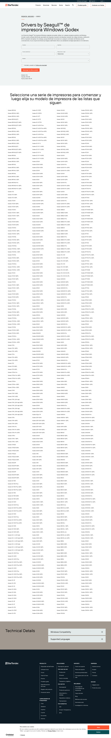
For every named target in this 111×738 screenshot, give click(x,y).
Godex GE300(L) (61, 128)
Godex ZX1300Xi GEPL (87, 490)
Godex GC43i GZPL (37, 595)
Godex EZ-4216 (12, 592)
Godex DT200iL (12, 237)
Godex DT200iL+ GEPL (14, 249)
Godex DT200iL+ (12, 246)
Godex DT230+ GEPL (13, 285)
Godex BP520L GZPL (13, 143)
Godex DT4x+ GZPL (13, 441)
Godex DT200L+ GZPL (14, 270)
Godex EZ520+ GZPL (38, 303)
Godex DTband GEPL (13, 456)
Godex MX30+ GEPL (62, 499)
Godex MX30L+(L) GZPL (63, 538)
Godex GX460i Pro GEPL (63, 372)
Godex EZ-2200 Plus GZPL (15, 565)
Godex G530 (35, 517)
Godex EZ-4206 (12, 589)
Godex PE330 (85, 116)
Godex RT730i (85, 243)
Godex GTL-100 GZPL (62, 261)
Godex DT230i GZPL (13, 297)
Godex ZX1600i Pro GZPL (88, 529)
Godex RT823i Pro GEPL (87, 309)
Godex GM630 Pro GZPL (63, 243)
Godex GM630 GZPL (62, 234)
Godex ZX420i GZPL (86, 565)
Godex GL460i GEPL (62, 194)
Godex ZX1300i (85, 459)
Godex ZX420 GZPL (86, 547)
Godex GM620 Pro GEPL (63, 221)
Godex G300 (35, 471)
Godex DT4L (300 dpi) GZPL (15, 414)
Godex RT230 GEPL (86, 155)
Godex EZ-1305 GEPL (13, 529)
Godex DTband (12, 453)
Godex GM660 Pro (62, 246)
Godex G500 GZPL (37, 496)
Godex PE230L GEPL (62, 598)
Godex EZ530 (36, 306)
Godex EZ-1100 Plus (13, 484)
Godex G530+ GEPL (37, 529)
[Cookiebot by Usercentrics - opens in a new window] (9, 735)
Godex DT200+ (12, 209)
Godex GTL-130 (61, 264)
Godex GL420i (60, 155)
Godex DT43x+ (12, 381)
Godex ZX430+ (85, 586)
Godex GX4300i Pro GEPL (64, 327)
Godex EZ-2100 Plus (13, 553)
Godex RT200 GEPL (86, 137)
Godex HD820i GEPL (62, 390)
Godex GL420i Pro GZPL (63, 170)
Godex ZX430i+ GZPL (87, 610)
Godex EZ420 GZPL (37, 276)
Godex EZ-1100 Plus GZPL (15, 490)
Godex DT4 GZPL (12, 369)
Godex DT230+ (12, 282)
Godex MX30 (60, 487)
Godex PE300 (60, 604)
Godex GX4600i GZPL (63, 357)
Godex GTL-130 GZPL (62, 270)
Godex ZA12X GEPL (86, 390)
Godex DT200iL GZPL (13, 243)
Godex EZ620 (36, 324)
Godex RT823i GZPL (86, 303)
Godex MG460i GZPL (62, 474)
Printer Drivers (27, 16)
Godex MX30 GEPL (62, 490)
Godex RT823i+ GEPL (87, 318)
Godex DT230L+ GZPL (14, 342)
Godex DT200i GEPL (13, 221)
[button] (77, 632)
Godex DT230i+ (12, 300)
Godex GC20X (36, 544)
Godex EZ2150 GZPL (37, 212)
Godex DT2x (11, 354)
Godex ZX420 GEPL (86, 544)
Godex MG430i (61, 459)
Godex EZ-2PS (12, 583)
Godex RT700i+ (85, 197)
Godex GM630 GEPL (62, 230)
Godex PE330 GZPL (86, 122)
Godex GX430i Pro (62, 333)
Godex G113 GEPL (37, 465)
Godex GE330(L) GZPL (63, 152)
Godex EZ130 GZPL (37, 194)
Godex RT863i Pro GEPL (87, 372)
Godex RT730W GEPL (87, 282)
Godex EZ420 (36, 270)
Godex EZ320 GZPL (37, 258)
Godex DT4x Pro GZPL (14, 432)
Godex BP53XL (12, 173)
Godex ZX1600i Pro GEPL (88, 526)
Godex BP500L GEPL (13, 113)
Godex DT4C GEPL (13, 393)
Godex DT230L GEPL (13, 330)
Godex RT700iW (85, 206)
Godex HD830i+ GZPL (63, 420)
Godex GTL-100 (61, 255)
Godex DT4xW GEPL (13, 447)
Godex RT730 (85, 234)
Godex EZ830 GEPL (37, 390)
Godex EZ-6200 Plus (37, 125)
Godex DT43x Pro (12, 372)
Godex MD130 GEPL (62, 444)
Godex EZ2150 (36, 206)
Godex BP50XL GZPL (13, 134)
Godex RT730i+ (85, 261)
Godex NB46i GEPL (62, 562)
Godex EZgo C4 (36, 414)
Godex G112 (35, 453)
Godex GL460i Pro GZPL (63, 206)
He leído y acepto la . (35, 65)
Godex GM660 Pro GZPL (63, 252)
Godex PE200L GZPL (62, 583)
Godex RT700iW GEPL (87, 209)
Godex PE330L (85, 125)
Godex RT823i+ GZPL (87, 321)
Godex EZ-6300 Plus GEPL (39, 137)
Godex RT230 (85, 152)
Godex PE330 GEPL (86, 119)
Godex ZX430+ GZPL (87, 592)
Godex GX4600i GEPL (63, 354)
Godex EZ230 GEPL (37, 237)
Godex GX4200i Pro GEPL (64, 291)
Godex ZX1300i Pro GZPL (88, 474)
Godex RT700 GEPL (86, 173)
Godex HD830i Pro (62, 405)
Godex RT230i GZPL (86, 167)
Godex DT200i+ (12, 227)
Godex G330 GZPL (37, 487)
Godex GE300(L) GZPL (63, 134)
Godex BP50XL (12, 128)
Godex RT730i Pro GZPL (87, 258)
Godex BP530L (12, 164)
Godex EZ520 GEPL (37, 291)
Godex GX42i (60, 306)
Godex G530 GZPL (37, 523)
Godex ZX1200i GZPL (87, 411)
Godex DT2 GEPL (12, 194)
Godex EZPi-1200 (37, 417)
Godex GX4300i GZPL (63, 321)
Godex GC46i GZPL (37, 613)
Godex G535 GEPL (37, 538)
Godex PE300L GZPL (87, 113)
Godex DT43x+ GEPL (13, 384)
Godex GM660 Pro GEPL (63, 249)
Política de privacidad (41, 65)
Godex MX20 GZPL (62, 484)
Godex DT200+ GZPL (13, 215)
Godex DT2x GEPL (13, 357)
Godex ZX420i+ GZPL (87, 574)
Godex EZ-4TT (36, 116)
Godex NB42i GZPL (62, 547)
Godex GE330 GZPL (62, 143)
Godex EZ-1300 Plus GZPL (15, 523)
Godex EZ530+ (36, 315)
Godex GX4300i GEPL (63, 318)
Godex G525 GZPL (37, 514)
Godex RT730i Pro (86, 252)
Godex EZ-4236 (12, 595)
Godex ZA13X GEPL (86, 399)
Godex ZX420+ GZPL (87, 556)
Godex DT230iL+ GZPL (14, 324)
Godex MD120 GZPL (62, 438)
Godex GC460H (36, 598)
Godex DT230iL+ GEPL (14, 321)
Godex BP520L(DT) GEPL (14, 149)
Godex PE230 (60, 586)
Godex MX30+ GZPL (62, 502)
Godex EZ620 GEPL (37, 327)
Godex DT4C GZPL (13, 396)
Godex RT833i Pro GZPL (87, 339)
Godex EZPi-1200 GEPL (38, 420)
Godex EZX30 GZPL (37, 450)
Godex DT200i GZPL (13, 224)
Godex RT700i (85, 179)
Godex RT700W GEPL (87, 218)
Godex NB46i (60, 559)
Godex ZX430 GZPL (86, 583)
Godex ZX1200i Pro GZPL (88, 420)
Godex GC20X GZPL (37, 550)
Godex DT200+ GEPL (13, 212)
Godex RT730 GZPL (86, 240)
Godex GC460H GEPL (38, 601)
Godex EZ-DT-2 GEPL (38, 146)
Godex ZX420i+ (85, 568)
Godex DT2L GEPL (13, 348)
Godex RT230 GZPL (86, 158)
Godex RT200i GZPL (86, 149)
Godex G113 (35, 462)
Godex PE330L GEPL (86, 128)
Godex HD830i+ (61, 414)
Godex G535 (35, 535)
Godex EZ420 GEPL (37, 273)
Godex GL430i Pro (62, 182)
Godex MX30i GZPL (62, 520)
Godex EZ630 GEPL (37, 345)
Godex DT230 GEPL (13, 276)
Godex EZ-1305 (12, 526)
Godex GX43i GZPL (62, 348)
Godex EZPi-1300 (37, 426)
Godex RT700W (85, 215)
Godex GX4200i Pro (62, 288)
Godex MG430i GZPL (62, 465)
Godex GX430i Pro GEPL (63, 336)
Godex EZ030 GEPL (37, 173)
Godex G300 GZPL (37, 477)
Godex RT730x (85, 288)
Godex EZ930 (36, 405)
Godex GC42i (36, 571)
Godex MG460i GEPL (62, 471)
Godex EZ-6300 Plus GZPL (39, 140)
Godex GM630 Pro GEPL (63, 240)
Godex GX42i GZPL (62, 312)
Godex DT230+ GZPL (13, 288)
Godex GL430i (60, 173)
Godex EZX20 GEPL (37, 438)
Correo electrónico (26, 51)
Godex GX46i (60, 378)
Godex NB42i (60, 541)
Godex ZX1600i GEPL (87, 517)
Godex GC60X (61, 110)
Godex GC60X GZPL (62, 116)
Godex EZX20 (36, 435)
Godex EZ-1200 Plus (13, 505)
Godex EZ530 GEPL (37, 309)
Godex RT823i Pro (86, 306)
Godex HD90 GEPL (62, 426)
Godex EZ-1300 (12, 514)
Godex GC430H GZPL (38, 586)
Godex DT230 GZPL (13, 279)
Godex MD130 (60, 441)
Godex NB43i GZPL (62, 556)
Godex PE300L (61, 613)
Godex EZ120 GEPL (37, 182)
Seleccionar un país (61, 51)
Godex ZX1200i (85, 405)
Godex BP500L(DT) (13, 119)
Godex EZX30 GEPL (37, 447)
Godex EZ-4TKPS (37, 113)
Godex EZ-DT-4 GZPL (38, 158)
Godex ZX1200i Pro (86, 414)
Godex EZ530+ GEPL (38, 318)
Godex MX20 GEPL (62, 481)
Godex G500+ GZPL (37, 505)
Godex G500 (35, 490)
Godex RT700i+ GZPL (87, 203)
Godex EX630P (12, 471)
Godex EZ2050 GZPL (38, 203)
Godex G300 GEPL (37, 474)
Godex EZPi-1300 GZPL (38, 432)
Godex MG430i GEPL (62, 462)
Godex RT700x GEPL (86, 227)
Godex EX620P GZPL (13, 468)
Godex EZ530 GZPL (37, 312)
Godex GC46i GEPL (37, 610)
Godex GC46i (36, 607)
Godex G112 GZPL (37, 459)
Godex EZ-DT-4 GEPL (38, 155)
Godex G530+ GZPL (37, 532)
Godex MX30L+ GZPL (62, 529)
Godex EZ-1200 (12, 502)
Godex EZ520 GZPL (37, 294)
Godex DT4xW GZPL (13, 450)
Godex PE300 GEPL (62, 607)
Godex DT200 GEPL (13, 203)
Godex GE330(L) (61, 146)
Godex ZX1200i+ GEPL (87, 426)
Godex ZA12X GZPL (86, 393)
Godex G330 (35, 481)
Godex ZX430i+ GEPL (87, 607)
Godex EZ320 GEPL (37, 255)
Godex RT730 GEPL (86, 237)
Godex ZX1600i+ (85, 532)
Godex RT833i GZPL (86, 330)
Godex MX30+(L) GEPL (63, 508)
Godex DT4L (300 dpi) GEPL (15, 411)
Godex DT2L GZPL (13, 351)
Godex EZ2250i (36, 224)
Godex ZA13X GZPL (86, 402)
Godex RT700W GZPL (87, 221)
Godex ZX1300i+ (85, 477)
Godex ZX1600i (85, 514)
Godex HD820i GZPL (62, 393)
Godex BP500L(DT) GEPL (15, 122)
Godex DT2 (11, 191)
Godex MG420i (61, 450)
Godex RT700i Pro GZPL (87, 194)
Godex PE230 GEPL (62, 589)
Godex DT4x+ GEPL (13, 438)
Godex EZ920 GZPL (37, 402)
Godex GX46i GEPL (62, 381)
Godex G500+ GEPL (37, 502)
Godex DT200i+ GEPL (14, 230)
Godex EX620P (12, 462)
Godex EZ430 (36, 279)
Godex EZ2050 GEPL (38, 200)
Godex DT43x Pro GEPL (14, 375)
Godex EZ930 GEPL (37, 408)
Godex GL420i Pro (62, 164)
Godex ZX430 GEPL (86, 580)
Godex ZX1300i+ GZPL (87, 484)
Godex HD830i (61, 396)
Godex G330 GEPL (37, 484)
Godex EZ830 (36, 387)
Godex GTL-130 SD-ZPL (63, 276)
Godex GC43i (36, 589)
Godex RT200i (85, 143)
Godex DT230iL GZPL (13, 315)
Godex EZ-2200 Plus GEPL (15, 562)
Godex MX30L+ (61, 523)
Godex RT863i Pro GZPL (87, 375)
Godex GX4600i (61, 351)
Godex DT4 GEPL (12, 366)
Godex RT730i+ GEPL (87, 264)
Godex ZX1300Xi (85, 487)
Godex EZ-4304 (12, 598)
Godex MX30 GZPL (62, 493)
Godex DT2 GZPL (12, 197)
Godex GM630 (61, 227)
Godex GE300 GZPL (62, 125)
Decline (98, 732)
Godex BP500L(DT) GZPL (15, 125)
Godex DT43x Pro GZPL (14, 378)
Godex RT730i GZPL (86, 249)
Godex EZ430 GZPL (37, 285)
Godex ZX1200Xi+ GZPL (87, 456)
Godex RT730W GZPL (87, 285)
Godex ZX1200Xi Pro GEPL (88, 444)
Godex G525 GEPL (37, 511)
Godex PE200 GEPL (62, 571)
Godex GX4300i (61, 315)
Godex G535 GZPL (37, 541)
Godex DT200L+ (12, 264)
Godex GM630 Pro (62, 237)
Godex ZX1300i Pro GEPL (88, 471)
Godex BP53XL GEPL (13, 176)
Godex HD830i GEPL (62, 399)
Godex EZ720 (36, 360)
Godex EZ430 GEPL (37, 282)
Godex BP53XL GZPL (13, 179)
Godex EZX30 (36, 444)
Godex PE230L (61, 595)
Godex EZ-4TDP (12, 610)
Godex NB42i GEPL (62, 544)
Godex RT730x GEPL (86, 291)
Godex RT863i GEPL (86, 363)
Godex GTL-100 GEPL (62, 258)
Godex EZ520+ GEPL (38, 300)
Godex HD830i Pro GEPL (63, 408)
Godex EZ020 (36, 161)
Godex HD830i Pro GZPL (63, 411)
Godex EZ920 (36, 396)
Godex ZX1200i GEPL (87, 408)
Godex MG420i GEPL (62, 453)
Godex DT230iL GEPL (13, 312)
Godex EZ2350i (36, 243)
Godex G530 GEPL (37, 520)
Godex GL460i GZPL (62, 197)
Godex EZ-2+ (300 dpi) (14, 544)
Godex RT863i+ (85, 378)
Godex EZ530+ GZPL (38, 321)
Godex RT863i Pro (86, 369)
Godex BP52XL (12, 155)
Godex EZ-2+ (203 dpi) (14, 535)
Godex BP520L (12, 137)
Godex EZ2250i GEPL (38, 227)
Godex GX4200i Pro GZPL (64, 294)
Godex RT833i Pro (86, 333)
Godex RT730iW (85, 270)
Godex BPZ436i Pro (13, 182)
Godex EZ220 (36, 215)
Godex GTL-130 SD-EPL (63, 273)
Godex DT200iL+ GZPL (14, 252)
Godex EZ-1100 (12, 481)
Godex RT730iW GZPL (87, 276)
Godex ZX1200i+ (85, 423)
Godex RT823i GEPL (86, 300)
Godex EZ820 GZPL (37, 384)
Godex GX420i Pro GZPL (63, 303)
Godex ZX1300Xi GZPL (87, 493)
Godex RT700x (85, 224)
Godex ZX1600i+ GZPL (87, 538)
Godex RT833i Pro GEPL (87, 336)
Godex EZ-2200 (12, 556)
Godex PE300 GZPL (62, 610)
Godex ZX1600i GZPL (87, 520)
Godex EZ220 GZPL (37, 221)
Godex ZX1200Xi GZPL (87, 438)
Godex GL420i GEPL (62, 158)
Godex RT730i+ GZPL (87, 267)
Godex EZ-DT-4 (36, 152)
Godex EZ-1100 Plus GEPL (15, 487)
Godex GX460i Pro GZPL (63, 375)
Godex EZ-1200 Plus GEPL (15, 508)
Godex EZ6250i (36, 333)
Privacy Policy (52, 731)
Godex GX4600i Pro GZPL (64, 366)
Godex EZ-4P (11, 601)
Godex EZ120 (35, 179)
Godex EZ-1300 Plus (13, 517)
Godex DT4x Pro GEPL (14, 429)
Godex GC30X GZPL (37, 559)
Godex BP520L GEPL (13, 140)
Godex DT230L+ (12, 336)
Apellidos (59, 45)
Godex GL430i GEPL (62, 176)
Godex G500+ (36, 499)
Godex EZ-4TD (12, 607)
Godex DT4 (11, 363)
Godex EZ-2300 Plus (13, 571)
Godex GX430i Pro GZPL (63, 339)
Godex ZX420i (85, 559)
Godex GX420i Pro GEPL (63, 300)
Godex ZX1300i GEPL (87, 462)
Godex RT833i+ (85, 342)
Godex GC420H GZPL (38, 568)
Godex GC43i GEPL (37, 592)
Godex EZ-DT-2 (36, 143)
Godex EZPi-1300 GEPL (38, 429)
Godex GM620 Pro (62, 218)
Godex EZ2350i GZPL (38, 249)
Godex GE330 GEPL (62, 140)
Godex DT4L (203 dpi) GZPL (15, 405)
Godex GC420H (36, 562)
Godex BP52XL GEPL (13, 158)
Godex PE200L (61, 577)
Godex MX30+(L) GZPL (63, 511)
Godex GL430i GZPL (62, 179)
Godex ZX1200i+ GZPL (87, 429)
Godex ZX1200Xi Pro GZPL (88, 447)
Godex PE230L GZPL (62, 601)
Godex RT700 (85, 170)
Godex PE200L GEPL (62, 580)
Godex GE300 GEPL (62, 122)
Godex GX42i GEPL (62, 309)
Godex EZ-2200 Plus (13, 559)
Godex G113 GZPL (37, 468)
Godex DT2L (11, 345)
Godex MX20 (60, 477)
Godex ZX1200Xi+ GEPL (87, 453)
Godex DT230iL (12, 309)
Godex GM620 (61, 209)
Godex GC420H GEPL (38, 565)
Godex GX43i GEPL (62, 345)
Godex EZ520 (36, 288)
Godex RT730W (85, 279)
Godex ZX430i (85, 595)
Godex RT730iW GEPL (87, 273)
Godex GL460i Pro (62, 200)
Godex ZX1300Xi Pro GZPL (88, 502)
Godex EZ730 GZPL (37, 375)
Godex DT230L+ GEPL (14, 339)
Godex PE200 (60, 568)
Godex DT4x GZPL (13, 423)
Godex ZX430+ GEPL (87, 589)
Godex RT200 (85, 134)
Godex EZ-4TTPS (37, 122)
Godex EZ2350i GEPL (38, 246)
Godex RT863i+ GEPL (87, 381)
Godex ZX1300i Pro (86, 468)
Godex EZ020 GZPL (37, 167)
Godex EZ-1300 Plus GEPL (15, 520)
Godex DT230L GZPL (13, 333)
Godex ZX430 (85, 577)
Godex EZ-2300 (12, 568)
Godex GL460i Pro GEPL (63, 203)
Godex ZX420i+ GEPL (87, 571)
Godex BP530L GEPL (13, 167)
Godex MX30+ (61, 496)
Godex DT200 (11, 200)
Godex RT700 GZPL (86, 176)
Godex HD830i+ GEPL (63, 417)
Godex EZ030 (36, 170)
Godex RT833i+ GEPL (87, 345)
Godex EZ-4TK (12, 613)
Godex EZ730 (36, 369)
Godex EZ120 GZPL (37, 185)
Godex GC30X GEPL (37, 556)
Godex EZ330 (36, 261)
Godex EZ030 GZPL (37, 176)
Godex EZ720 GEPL (37, 363)
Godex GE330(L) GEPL (63, 149)
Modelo (24, 58)
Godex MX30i (60, 514)
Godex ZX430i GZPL (86, 601)
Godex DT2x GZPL (13, 360)
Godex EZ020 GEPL (37, 164)
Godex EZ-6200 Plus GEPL (39, 128)
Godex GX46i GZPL (62, 384)
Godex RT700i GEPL (86, 182)
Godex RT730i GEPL (86, 246)
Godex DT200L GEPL (13, 258)
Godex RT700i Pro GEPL (87, 191)
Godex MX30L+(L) (62, 532)
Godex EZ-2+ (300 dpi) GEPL (15, 547)
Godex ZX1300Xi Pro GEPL (88, 499)
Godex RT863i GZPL (86, 366)
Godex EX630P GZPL (13, 477)
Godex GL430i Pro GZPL (63, 188)
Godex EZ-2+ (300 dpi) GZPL (15, 550)
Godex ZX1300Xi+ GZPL (87, 511)
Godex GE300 (60, 119)
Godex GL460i (60, 191)
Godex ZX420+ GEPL (87, 553)
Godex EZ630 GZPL (37, 348)
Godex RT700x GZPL (86, 230)
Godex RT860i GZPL (86, 357)
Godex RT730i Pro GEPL (87, 255)
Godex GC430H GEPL (38, 583)
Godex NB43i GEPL (62, 553)
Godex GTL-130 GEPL (62, 267)
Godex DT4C (11, 390)
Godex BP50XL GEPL (13, 131)
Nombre (24, 45)
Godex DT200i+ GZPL (14, 234)
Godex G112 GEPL (37, 456)
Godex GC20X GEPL (37, 547)
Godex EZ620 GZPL (37, 330)
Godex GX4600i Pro (62, 360)
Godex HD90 (60, 423)
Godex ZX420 (85, 541)
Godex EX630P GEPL (13, 474)
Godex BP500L (12, 110)
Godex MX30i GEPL (62, 517)
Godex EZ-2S (11, 586)
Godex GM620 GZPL (62, 215)
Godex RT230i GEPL (86, 164)
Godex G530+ (36, 526)
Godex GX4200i (61, 279)
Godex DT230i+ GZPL (13, 306)
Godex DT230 (11, 273)
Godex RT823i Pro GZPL (87, 312)
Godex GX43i (60, 342)
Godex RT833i (85, 324)
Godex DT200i (12, 218)
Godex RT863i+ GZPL (87, 384)
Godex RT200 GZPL (86, 140)
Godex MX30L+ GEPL (62, 526)
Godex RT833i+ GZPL (87, 348)
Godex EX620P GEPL (13, 465)
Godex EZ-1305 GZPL (13, 532)
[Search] (73, 5)
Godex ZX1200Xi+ (86, 450)
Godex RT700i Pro (86, 188)
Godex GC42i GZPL (37, 577)
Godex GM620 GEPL (62, 212)
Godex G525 (35, 508)
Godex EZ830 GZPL (37, 393)
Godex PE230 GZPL (62, 592)
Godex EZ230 (36, 234)
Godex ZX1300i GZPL (87, 465)
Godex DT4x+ (11, 435)
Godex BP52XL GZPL (13, 161)
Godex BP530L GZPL (13, 170)
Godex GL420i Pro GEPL (63, 167)
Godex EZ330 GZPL (37, 267)
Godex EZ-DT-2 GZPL (38, 149)
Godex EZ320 (36, 252)
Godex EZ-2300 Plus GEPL (15, 574)
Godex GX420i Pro (62, 297)
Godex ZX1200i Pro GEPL (88, 417)
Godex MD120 (60, 432)
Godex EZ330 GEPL (37, 264)
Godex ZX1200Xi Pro (86, 441)
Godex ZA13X (84, 396)
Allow (98, 727)
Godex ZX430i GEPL (86, 598)
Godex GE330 (60, 137)
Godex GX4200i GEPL (63, 282)
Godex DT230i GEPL (13, 294)
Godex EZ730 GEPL (37, 372)
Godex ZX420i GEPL (86, 562)
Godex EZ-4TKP (36, 110)
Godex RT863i (85, 360)
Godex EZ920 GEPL (37, 399)
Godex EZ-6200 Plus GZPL (39, 131)
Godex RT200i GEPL (86, 146)
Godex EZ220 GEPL (37, 218)
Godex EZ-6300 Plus (37, 134)
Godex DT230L (12, 327)
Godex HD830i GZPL (62, 402)
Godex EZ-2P (11, 580)
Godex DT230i (12, 291)
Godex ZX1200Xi (85, 432)
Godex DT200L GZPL (13, 261)
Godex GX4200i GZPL (63, 285)
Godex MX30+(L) (61, 505)
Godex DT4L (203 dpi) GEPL (15, 402)
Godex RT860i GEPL (86, 354)
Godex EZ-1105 (12, 493)
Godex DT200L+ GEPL (14, 267)
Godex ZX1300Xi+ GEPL (87, 508)
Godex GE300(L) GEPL (63, 131)
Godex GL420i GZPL (62, 161)
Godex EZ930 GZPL (37, 411)
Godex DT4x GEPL (13, 420)
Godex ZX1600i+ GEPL (87, 535)
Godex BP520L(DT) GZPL (14, 152)
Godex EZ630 (36, 342)
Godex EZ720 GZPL (37, 366)
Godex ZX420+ (85, 550)
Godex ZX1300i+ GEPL (87, 481)
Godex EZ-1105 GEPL (13, 496)
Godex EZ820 (36, 378)
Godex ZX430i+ (85, 604)
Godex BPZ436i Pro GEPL (15, 185)
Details (23, 735)
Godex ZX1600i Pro (86, 523)
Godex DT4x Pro (12, 426)
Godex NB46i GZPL (62, 565)
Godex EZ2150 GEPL (37, 209)
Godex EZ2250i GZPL (38, 230)
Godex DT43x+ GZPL (13, 387)
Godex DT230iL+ (12, 318)
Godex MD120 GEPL (62, 435)
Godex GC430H (36, 580)
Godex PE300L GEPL (87, 110)
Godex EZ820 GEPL (37, 381)
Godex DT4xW (12, 444)
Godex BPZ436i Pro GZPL (15, 188)
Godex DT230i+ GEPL (13, 303)
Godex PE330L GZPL (86, 131)
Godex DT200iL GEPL (13, 240)
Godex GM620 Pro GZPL (63, 224)
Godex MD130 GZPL (62, 447)
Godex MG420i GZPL (62, 456)
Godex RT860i (85, 351)
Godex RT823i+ (85, 315)
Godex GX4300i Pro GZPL (64, 330)
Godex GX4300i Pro (62, 324)
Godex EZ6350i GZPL (38, 357)
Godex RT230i (85, 161)
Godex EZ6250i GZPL (38, 339)
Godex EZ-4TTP (36, 119)
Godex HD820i (61, 387)
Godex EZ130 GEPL (37, 191)
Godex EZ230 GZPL (37, 240)
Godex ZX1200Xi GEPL (87, 435)
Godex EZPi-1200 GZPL (38, 423)
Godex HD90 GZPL (62, 429)
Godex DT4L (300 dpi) (14, 408)
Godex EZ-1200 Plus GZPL (15, 511)
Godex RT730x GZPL (86, 294)
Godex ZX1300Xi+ (86, 505)
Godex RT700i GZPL (86, 185)
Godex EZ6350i (36, 351)
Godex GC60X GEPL (62, 113)
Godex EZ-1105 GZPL (13, 499)
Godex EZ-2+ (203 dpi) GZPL (15, 541)
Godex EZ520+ (36, 297)
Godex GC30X (36, 553)
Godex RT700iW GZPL (87, 212)
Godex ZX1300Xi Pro (86, 496)
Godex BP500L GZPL (13, 116)
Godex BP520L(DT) (13, 146)
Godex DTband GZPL (13, 459)
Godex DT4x (11, 417)
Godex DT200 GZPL (13, 206)
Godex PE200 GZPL (62, 574)
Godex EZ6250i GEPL (38, 336)
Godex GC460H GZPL (38, 604)
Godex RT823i (85, 297)
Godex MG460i (61, 468)
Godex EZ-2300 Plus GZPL (15, 577)
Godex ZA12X (84, 387)
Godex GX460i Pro (62, 369)
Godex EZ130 (35, 188)
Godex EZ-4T (11, 604)
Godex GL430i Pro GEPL (63, 185)
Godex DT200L (12, 255)
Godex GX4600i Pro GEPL (64, 363)
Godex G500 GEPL (37, 493)
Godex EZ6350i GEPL (38, 354)
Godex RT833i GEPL (86, 327)
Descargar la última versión (30, 70)
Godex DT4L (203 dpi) (14, 399)
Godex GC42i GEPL (37, 574)
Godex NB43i (60, 550)
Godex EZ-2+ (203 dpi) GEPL (15, 538)
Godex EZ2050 (36, 197)
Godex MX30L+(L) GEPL (63, 535)
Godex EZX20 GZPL (37, 441)
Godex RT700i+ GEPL (87, 200)
